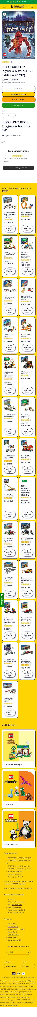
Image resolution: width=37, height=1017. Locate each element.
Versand (10, 82)
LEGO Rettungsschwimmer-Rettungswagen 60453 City (27, 580)
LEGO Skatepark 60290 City (8, 335)
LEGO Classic (9, 805)
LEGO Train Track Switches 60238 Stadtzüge (8, 579)
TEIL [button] (5, 142)
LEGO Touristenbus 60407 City (26, 456)
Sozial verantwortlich (14, 940)
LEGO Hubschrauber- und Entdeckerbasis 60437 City (9, 457)
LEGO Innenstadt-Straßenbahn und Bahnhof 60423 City (25, 490)
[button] (4, 6)
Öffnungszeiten (13, 927)
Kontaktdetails (12, 924)
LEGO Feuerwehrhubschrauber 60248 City (9, 297)
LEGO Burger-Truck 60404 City (26, 372)
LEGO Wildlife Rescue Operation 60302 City (9, 415)
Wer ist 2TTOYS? (13, 935)
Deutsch (23, 1)
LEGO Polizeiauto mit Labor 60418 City (27, 539)
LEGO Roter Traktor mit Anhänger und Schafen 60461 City (26, 619)
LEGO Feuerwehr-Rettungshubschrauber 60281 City (27, 297)
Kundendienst (12, 932)
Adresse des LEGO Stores (16, 929)
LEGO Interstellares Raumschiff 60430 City (10, 660)
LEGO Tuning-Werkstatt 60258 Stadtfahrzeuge (25, 416)
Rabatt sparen (12, 937)
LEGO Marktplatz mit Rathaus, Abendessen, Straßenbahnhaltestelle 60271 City (10, 215)
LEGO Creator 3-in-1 (11, 845)
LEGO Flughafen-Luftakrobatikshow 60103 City (8, 699)
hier (25, 888)
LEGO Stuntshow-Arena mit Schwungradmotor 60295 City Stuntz (8, 374)
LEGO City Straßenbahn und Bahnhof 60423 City (26, 661)
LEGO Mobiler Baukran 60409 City (9, 495)
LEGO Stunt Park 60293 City (25, 335)
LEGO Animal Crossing (12, 765)
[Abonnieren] (28, 952)
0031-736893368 (17, 905)
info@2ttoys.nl (17, 907)
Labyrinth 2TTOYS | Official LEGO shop (15, 977)
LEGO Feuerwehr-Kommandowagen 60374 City (8, 540)
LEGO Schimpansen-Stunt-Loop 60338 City (27, 213)
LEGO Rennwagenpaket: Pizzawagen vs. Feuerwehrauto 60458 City (9, 621)
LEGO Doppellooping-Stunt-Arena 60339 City (9, 254)
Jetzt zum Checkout (18, 99)
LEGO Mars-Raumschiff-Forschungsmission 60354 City (26, 255)
